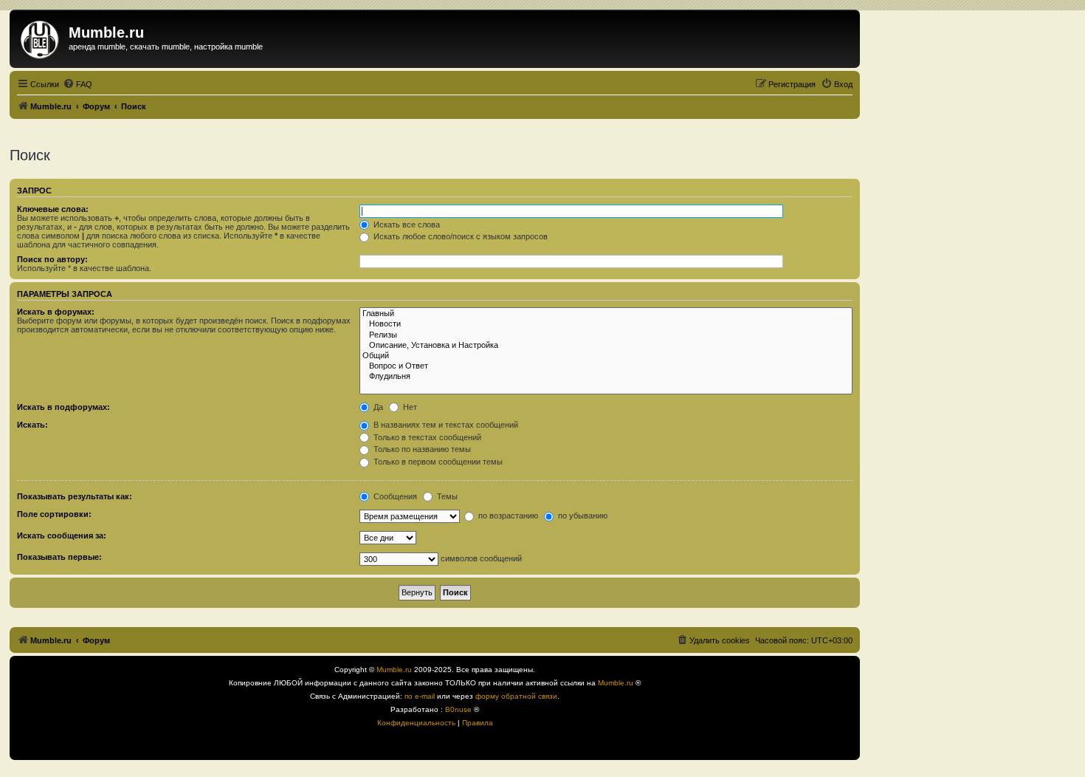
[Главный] (606, 314)
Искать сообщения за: (61, 535)
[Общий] (606, 356)
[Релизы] (606, 335)
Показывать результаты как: (74, 496)
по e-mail (419, 696)
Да (377, 407)
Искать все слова (405, 224)
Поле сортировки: (54, 514)
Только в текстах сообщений (426, 437)
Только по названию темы (421, 449)
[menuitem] (77, 84)
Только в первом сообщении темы (437, 461)
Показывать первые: (59, 556)
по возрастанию (507, 515)
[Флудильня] (606, 377)
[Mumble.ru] (41, 37)
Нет (409, 407)
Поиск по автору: (52, 259)
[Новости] (606, 324)
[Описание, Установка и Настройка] (606, 345)
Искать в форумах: (55, 311)
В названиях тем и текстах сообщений (444, 424)
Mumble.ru (394, 669)
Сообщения (394, 496)
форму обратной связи (516, 696)
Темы (446, 496)
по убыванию (581, 515)
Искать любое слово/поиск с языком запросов (459, 236)
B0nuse (458, 709)
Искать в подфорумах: (63, 407)
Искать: (32, 424)
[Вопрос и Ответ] (606, 366)
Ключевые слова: (53, 209)
